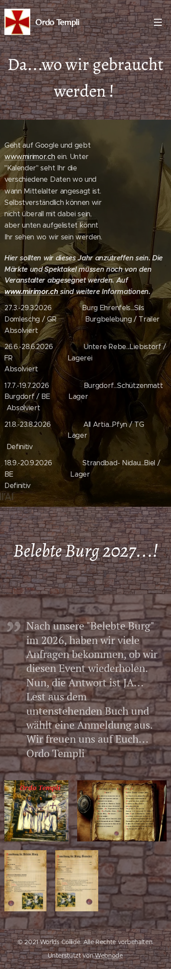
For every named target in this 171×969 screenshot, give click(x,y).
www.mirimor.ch (29, 156)
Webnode (109, 955)
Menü (158, 22)
